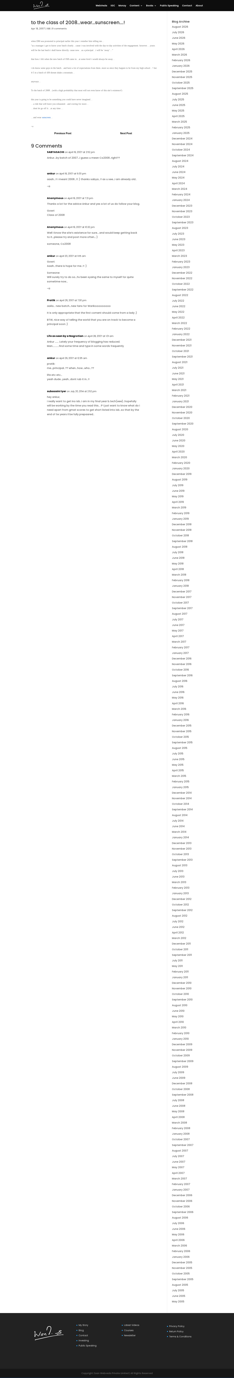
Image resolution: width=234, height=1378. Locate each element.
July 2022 (178, 301)
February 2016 (180, 714)
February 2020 (181, 463)
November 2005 (182, 1268)
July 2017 (177, 619)
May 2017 (178, 630)
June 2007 (178, 1162)
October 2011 (180, 949)
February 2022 (181, 329)
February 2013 (180, 888)
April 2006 (178, 1240)
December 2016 (181, 658)
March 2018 (179, 575)
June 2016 (178, 692)
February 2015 (180, 781)
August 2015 (179, 748)
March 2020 (179, 457)
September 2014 (182, 809)
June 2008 (178, 1106)
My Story (83, 1325)
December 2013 (181, 843)
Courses (129, 1330)
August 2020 (180, 429)
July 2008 (178, 1100)
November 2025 (182, 77)
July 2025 (178, 99)
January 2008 (181, 1134)
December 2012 (181, 899)
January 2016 (180, 720)
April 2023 (178, 250)
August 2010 (179, 1005)
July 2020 (178, 435)
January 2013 (180, 893)
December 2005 (182, 1262)
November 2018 (181, 530)
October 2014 (180, 804)
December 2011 (181, 944)
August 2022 (180, 295)
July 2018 (177, 552)
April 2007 (178, 1173)
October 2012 (180, 904)
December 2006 (182, 1195)
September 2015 (182, 742)
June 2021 (178, 373)
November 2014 (182, 798)
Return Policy (176, 1331)
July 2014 (178, 821)
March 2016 (179, 709)
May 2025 (178, 110)
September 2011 (182, 955)
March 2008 (179, 1123)
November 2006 (182, 1201)
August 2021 (179, 362)
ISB (48, 28)
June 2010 (178, 1011)
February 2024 (181, 194)
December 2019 (181, 474)
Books (149, 5)
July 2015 (177, 753)
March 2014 (179, 832)
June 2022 (178, 306)
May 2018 (178, 563)
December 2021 (181, 340)
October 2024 (181, 150)
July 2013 (177, 871)
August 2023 (180, 228)
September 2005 (182, 1279)
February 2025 (181, 127)
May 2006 (178, 1234)
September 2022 (182, 289)
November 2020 (182, 412)
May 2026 (178, 43)
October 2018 (180, 535)
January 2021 (180, 401)
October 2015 (180, 737)
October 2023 (181, 217)
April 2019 (178, 502)
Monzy (122, 5)
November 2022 (182, 278)
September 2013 (182, 860)
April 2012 (178, 932)
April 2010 (178, 1022)
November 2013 (181, 849)
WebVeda (101, 5)
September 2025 (182, 88)
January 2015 (180, 787)
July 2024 (178, 166)
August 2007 (180, 1150)
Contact (187, 5)
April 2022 (178, 317)
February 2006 (181, 1251)
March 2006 (179, 1245)
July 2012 (177, 921)
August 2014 (180, 815)
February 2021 (180, 396)
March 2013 (179, 882)
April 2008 (178, 1117)
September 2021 (182, 356)
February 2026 (181, 60)
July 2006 (178, 1223)
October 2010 (180, 994)
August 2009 (180, 1067)
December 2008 (182, 1083)
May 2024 (178, 177)
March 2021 (179, 390)
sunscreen (46, 117)
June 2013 (178, 876)
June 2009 (178, 1078)
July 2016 (177, 686)
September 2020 (182, 424)
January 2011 (180, 977)
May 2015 (178, 765)
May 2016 (178, 697)
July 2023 (178, 234)
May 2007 (178, 1167)
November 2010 (181, 988)
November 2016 (181, 664)
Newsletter (130, 1335)
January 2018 (180, 586)
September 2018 (182, 541)
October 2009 (181, 1055)
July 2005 (178, 1290)
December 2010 (181, 983)
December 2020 (182, 407)
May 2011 (177, 966)
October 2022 (181, 284)
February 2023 (181, 261)
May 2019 (178, 496)
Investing (84, 1340)
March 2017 (179, 642)
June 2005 (178, 1296)
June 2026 (178, 38)
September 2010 (182, 999)
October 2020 (181, 418)
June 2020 (178, 440)
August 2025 (180, 94)
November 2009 (182, 1050)
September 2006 (182, 1212)
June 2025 (178, 105)
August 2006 (180, 1217)
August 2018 (179, 547)
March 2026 (179, 55)
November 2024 (182, 144)
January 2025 (181, 133)
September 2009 (182, 1061)
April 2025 (178, 116)
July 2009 (178, 1072)
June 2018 (178, 558)
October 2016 (180, 670)
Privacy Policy (176, 1326)
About (199, 5)
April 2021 (178, 384)
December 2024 (182, 138)
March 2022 (179, 323)
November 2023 (182, 211)
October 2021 (180, 351)
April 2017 (178, 636)
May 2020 (178, 446)
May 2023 (178, 245)
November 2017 (181, 597)
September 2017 (182, 608)
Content (134, 5)
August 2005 (180, 1285)
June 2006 (178, 1229)
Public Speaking (169, 5)
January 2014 (180, 837)
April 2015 (178, 770)
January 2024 (181, 200)
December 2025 (182, 71)
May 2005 (178, 1301)
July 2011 (177, 960)
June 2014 (178, 826)
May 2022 (178, 312)
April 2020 (178, 451)
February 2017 (180, 647)
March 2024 (179, 189)
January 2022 (181, 334)
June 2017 (178, 625)
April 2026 (178, 49)
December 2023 (182, 206)
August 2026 (180, 27)
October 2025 (181, 82)
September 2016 (182, 675)
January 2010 (180, 1039)
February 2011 (180, 971)
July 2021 (177, 368)
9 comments (59, 28)
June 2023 (178, 239)
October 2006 (181, 1206)
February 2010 (180, 1033)
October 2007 (181, 1139)
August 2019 (179, 479)
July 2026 (178, 32)
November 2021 (181, 345)
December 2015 (181, 725)
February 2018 (180, 580)
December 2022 (182, 273)
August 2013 (179, 865)
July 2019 (177, 485)
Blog (81, 1330)
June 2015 (178, 759)
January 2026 (181, 66)
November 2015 (181, 731)
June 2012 (178, 927)
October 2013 (180, 854)
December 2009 (182, 1044)
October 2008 (181, 1089)
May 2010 (178, 1016)
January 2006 (181, 1257)
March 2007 (179, 1178)
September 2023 (182, 222)
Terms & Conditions (180, 1336)
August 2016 (179, 681)
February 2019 (180, 513)
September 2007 (182, 1145)
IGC (113, 5)
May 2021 (178, 379)
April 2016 (178, 703)
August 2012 (179, 916)
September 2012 (182, 910)
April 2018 (178, 569)
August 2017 (179, 614)
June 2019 (178, 491)
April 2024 (178, 183)
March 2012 (179, 938)
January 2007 (181, 1190)
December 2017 (181, 591)
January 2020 (181, 468)
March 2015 (179, 776)
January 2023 (181, 267)
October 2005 (181, 1273)
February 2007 (181, 1184)
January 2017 (180, 653)
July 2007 (178, 1156)
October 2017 (180, 603)
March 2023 (179, 256)
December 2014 (182, 793)
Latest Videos (131, 1325)
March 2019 (179, 507)
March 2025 (179, 122)
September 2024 (183, 155)
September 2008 (182, 1095)
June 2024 (178, 172)
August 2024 (180, 161)
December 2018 (181, 524)
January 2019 (180, 519)
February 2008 (181, 1128)
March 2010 (179, 1027)
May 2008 (178, 1111)
